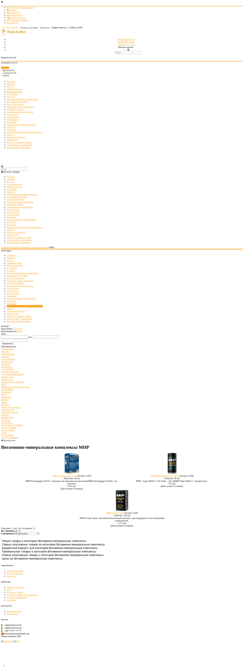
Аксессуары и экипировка (19, 145)
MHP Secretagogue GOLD (65, 476)
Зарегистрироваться (24, 7)
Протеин (11, 81)
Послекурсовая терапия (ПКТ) (21, 124)
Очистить (17, 329)
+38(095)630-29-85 (125, 42)
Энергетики (12, 140)
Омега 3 (11, 135)
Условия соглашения (17, 597)
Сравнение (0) (16, 15)
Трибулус (11, 127)
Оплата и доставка (16, 587)
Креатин (11, 97)
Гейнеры (11, 84)
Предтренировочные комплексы (22, 99)
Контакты (13, 23)
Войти (10, 7)
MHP (19, 331)
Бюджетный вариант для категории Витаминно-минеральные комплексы (49, 547)
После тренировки (16, 104)
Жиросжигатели (14, 91)
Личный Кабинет (15, 571)
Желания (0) (14, 12)
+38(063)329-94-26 (125, 39)
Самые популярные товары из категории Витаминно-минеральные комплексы (53, 544)
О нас (9, 590)
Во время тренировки (17, 102)
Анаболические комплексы (20, 112)
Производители (9, 440)
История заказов (15, 573)
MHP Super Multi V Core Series (165, 476)
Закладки (11, 576)
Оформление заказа (18, 20)
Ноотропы (12, 122)
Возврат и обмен (15, 592)
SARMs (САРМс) (15, 109)
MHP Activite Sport (115, 513)
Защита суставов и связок (19, 142)
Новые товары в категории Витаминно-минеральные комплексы (44, 540)
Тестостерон (13, 114)
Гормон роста (13, 117)
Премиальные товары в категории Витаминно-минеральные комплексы (49, 551)
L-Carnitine (12, 94)
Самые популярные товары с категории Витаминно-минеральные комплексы (52, 555)
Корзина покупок (17, 17)
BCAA (10, 86)
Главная (13, 10)
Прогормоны (13, 119)
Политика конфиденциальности (22, 595)
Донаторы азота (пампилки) (20, 107)
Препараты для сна (16, 137)
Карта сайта (12, 614)
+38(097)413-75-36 (125, 44)
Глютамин (12, 130)
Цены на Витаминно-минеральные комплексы (32, 558)
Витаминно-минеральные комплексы (25, 132)
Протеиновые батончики (19, 147)
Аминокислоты (14, 89)
